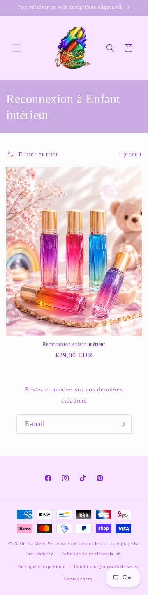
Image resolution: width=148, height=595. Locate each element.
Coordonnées (78, 578)
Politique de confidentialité (90, 553)
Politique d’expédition (41, 566)
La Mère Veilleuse (47, 543)
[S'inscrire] (122, 424)
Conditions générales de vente (106, 566)
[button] (16, 48)
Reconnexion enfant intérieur (74, 344)
